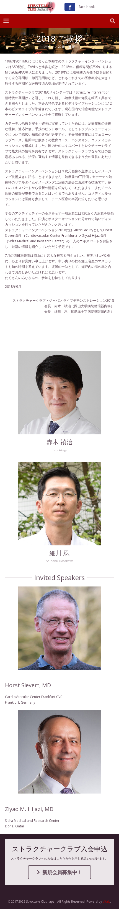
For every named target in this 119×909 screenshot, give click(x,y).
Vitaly (106, 901)
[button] (6, 21)
